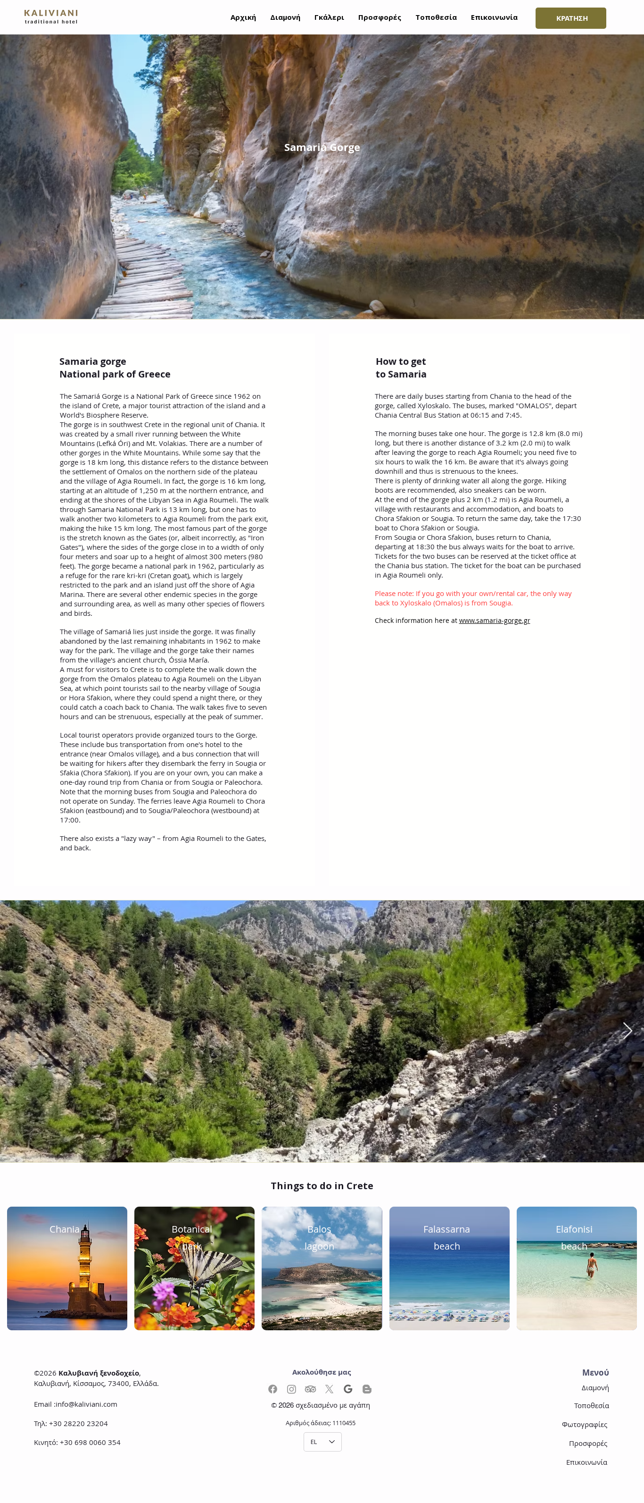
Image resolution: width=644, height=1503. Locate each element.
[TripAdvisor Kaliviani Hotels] (310, 1389)
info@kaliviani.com (86, 1404)
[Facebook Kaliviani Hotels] (273, 1389)
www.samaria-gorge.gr (494, 620)
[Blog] (367, 1389)
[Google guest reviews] (348, 1389)
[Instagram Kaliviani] (291, 1389)
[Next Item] (627, 1031)
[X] (329, 1389)
